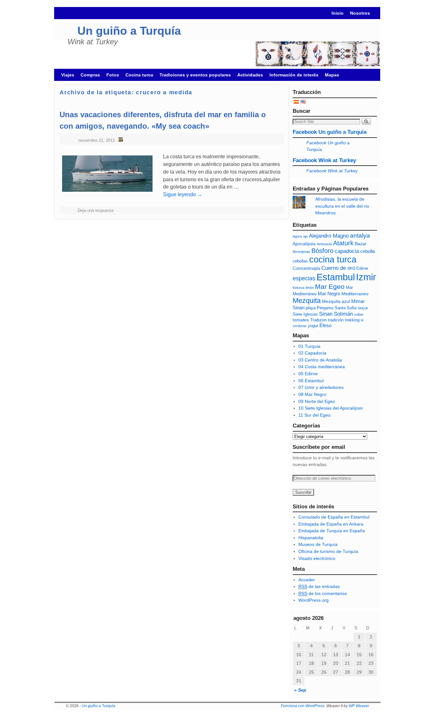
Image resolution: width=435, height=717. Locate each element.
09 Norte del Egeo (316, 401)
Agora (297, 236)
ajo (305, 236)
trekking (352, 320)
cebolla (367, 251)
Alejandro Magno (329, 236)
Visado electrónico (316, 558)
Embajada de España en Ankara (330, 524)
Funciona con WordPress (302, 706)
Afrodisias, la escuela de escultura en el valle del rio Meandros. (342, 206)
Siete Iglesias (305, 314)
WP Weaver (359, 706)
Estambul (336, 277)
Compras (90, 74)
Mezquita (307, 301)
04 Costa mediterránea (321, 366)
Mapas (332, 74)
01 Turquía (309, 346)
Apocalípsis (304, 243)
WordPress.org (313, 600)
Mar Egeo (330, 286)
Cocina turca (139, 74)
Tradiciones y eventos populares (195, 74)
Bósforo (322, 250)
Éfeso (325, 325)
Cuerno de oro (338, 268)
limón (310, 288)
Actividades (250, 74)
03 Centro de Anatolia (320, 359)
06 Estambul (311, 380)
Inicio (338, 13)
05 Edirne (308, 373)
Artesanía (324, 244)
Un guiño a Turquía (129, 30)
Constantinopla (306, 268)
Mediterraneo (354, 293)
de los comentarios (322, 593)
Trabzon (318, 319)
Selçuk (363, 308)
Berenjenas (301, 252)
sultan (358, 314)
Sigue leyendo (182, 194)
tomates (301, 319)
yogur (313, 326)
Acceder (306, 579)
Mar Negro (329, 293)
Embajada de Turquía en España (331, 530)
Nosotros (360, 13)
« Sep (300, 689)
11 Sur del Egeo (314, 415)
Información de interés (293, 74)
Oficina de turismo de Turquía (328, 551)
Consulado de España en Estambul (333, 517)
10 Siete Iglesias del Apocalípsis (330, 408)
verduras (300, 326)
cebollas (300, 261)
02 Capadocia (312, 352)
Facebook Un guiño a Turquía (330, 132)
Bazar (361, 243)
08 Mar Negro (312, 394)
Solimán (343, 314)
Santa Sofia (345, 308)
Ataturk (343, 243)
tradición (336, 320)
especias (304, 278)
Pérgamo (325, 308)
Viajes (67, 74)
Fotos (112, 74)
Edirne (362, 268)
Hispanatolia (310, 537)
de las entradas (319, 586)
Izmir (366, 277)
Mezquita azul (336, 301)
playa (311, 308)
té (362, 320)
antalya (360, 235)
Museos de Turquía (318, 544)
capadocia (347, 251)
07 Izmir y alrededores (321, 387)
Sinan (325, 314)
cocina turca (332, 259)
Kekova (298, 288)
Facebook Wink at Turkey (324, 160)
